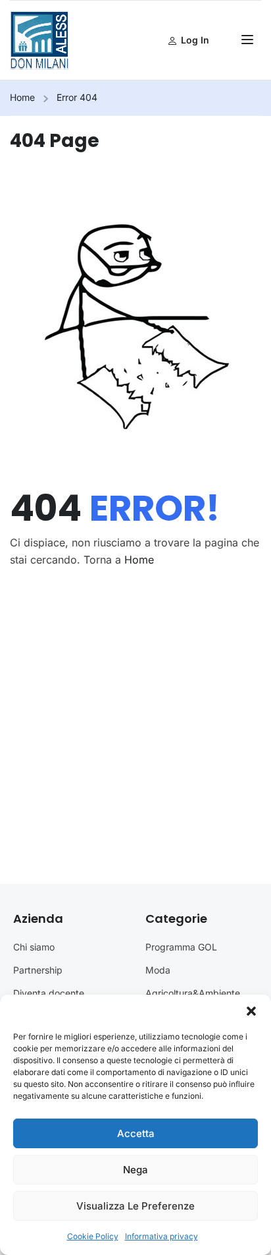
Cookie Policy (92, 1236)
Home (22, 97)
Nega (135, 1169)
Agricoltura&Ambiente (192, 993)
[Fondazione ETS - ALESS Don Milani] (39, 38)
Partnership (37, 970)
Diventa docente (48, 993)
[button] (251, 1011)
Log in (195, 39)
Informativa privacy (161, 1236)
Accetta (136, 1133)
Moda (157, 970)
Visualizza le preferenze (135, 1206)
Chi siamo (34, 946)
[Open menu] (249, 41)
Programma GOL (181, 946)
